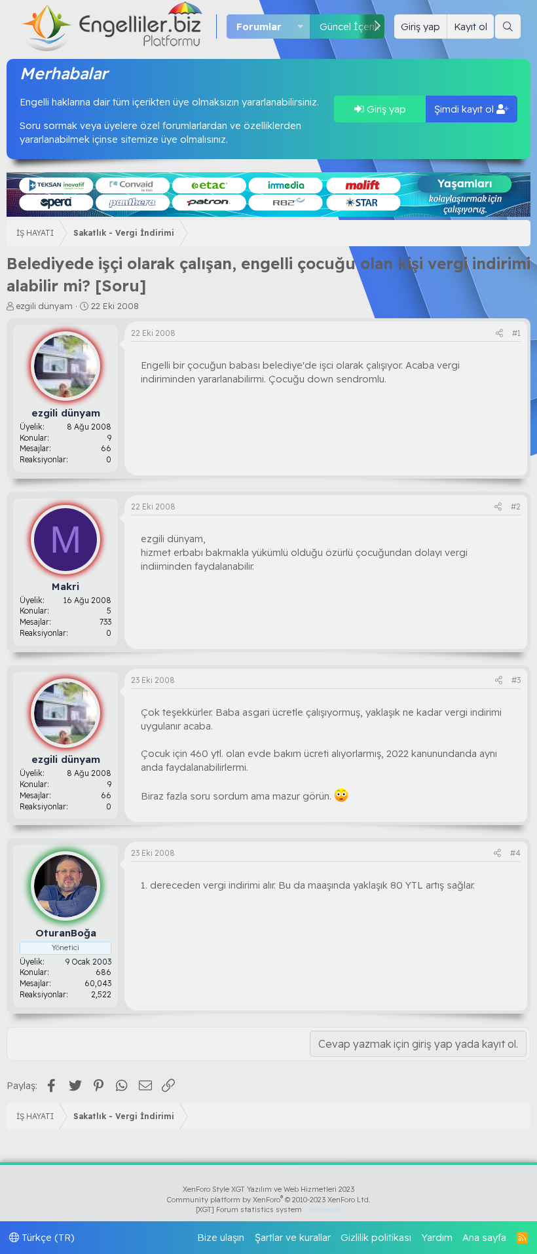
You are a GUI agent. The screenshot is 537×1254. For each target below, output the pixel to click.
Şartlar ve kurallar (293, 1237)
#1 (516, 333)
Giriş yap (385, 109)
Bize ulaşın (220, 1237)
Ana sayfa (484, 1237)
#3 (516, 680)
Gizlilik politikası (376, 1237)
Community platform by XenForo (269, 1199)
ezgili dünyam (44, 306)
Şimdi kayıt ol (465, 109)
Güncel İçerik (350, 26)
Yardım (437, 1237)
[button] (300, 26)
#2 (516, 506)
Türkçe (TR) (47, 1237)
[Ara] (508, 26)
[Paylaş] (499, 333)
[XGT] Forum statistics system (268, 1209)
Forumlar (259, 26)
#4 (515, 853)
